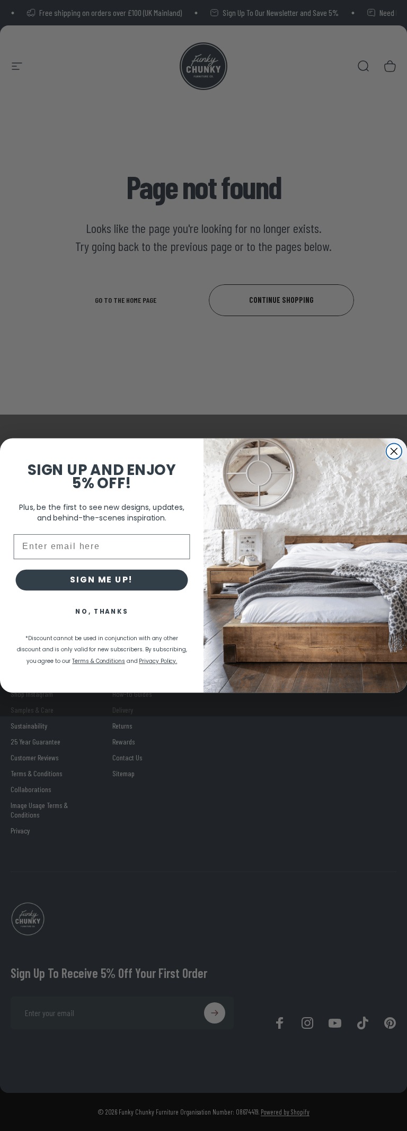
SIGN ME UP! (101, 580)
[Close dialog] (394, 452)
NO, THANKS (101, 611)
